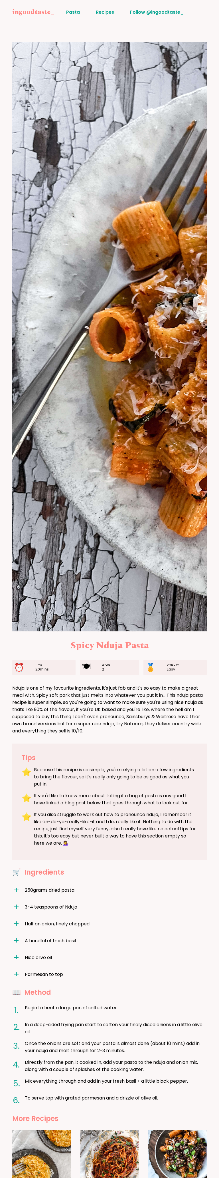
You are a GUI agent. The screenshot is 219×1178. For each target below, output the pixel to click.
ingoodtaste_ (33, 12)
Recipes (105, 12)
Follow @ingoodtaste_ (157, 12)
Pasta (73, 12)
